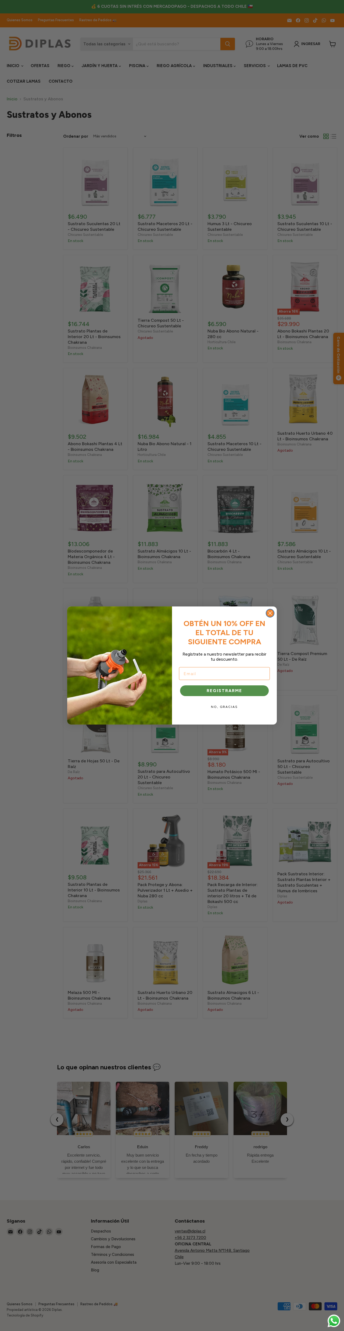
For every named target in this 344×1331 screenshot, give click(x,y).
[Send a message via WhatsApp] (334, 1321)
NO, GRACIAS (224, 707)
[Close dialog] (270, 613)
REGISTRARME (224, 690)
